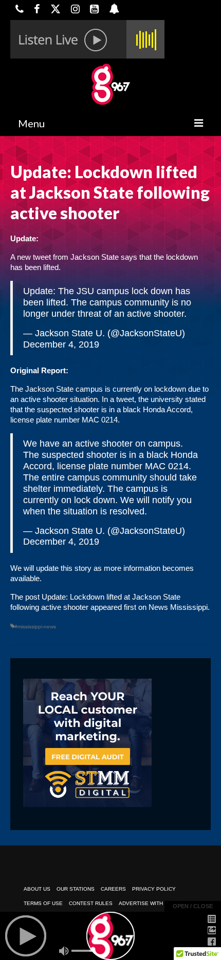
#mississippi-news (35, 626)
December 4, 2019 (61, 344)
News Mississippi (178, 607)
